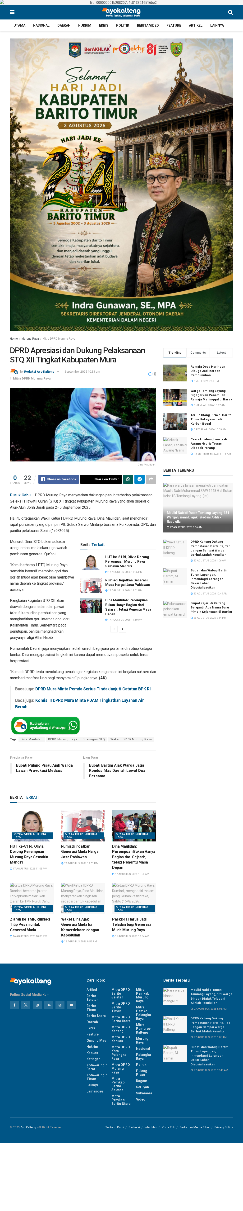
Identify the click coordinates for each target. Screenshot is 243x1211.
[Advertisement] (121, 1175)
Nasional (41, 25)
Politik (122, 25)
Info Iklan (151, 1127)
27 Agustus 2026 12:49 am (210, 593)
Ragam (141, 1081)
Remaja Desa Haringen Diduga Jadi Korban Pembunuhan (208, 371)
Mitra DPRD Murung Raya (59, 338)
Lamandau (95, 1091)
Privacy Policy (224, 1127)
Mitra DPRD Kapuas (120, 1039)
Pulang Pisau (141, 1073)
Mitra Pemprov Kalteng (143, 1028)
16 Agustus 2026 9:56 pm (80, 941)
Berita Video (148, 25)
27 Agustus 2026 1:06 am (209, 560)
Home (14, 338)
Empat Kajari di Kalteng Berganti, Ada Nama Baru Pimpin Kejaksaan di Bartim (211, 607)
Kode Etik (168, 1127)
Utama (19, 25)
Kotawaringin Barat (97, 1067)
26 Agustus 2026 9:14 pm (209, 617)
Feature (174, 25)
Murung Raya (30, 338)
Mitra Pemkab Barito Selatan (117, 1084)
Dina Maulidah (32, 739)
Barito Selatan (92, 998)
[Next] (122, 629)
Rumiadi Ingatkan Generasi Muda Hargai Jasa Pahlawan (80, 851)
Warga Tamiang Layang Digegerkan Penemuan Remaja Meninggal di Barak (211, 395)
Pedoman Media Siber (195, 1127)
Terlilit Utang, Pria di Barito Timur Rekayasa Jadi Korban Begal (211, 419)
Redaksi (134, 1127)
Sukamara (144, 1093)
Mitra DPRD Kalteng (120, 1029)
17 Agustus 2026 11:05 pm (124, 572)
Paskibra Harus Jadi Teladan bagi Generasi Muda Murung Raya (131, 924)
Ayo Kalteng (28, 1127)
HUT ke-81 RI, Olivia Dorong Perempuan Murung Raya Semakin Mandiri (127, 561)
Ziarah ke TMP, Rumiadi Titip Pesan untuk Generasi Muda (30, 924)
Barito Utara (96, 1016)
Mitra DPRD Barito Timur (120, 1007)
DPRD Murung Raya (62, 739)
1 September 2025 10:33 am (81, 371)
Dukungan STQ (94, 739)
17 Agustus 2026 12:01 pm (124, 590)
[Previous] (114, 629)
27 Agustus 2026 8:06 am (185, 527)
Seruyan (142, 1087)
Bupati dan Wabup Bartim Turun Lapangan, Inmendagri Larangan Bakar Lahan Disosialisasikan (210, 579)
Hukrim (84, 25)
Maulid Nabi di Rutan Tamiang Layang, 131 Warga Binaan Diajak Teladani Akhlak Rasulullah (198, 517)
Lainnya (217, 25)
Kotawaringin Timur (97, 1077)
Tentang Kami (114, 1127)
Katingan (94, 1059)
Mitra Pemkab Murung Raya (142, 995)
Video (140, 1099)
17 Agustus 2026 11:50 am (124, 619)
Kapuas (92, 1053)
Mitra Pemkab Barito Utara (121, 1100)
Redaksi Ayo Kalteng (39, 371)
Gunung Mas (96, 1040)
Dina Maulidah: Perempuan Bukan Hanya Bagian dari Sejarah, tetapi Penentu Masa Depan (133, 857)
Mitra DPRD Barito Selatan (120, 993)
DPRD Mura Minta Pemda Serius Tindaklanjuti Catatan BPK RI (93, 689)
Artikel (195, 25)
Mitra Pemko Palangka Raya (143, 1013)
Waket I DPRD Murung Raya (131, 739)
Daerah (63, 25)
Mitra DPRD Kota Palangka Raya (120, 1052)
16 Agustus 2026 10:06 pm (29, 936)
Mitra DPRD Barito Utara (121, 1019)
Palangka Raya (143, 1056)
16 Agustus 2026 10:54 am (131, 936)
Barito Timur (91, 1008)
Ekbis (103, 25)
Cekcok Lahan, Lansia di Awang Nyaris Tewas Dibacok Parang (209, 443)
